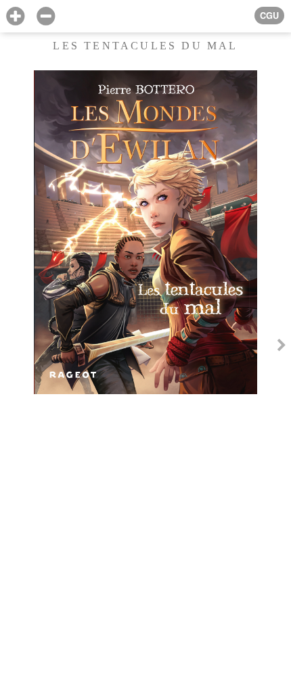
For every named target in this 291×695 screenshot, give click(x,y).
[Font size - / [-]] (45, 16)
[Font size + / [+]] (15, 16)
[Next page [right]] (281, 347)
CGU (269, 15)
